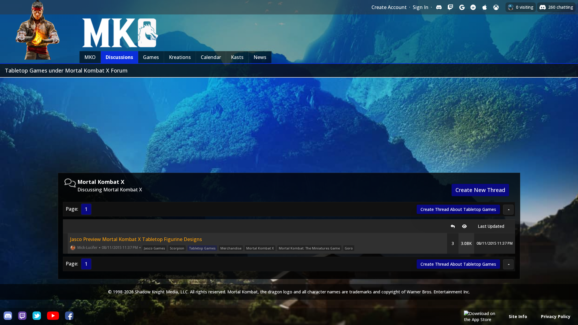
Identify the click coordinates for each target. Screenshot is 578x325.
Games (151, 57)
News (259, 57)
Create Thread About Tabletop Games (458, 209)
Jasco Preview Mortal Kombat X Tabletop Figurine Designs (136, 239)
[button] (508, 210)
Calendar (211, 57)
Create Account (389, 7)
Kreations (180, 57)
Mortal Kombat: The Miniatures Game (309, 248)
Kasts (237, 57)
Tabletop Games (202, 248)
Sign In (420, 7)
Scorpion (177, 248)
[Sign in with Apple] (484, 7)
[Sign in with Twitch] (450, 7)
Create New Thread (480, 189)
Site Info (518, 316)
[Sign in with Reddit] (473, 7)
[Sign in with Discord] (438, 7)
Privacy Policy (555, 316)
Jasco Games (154, 248)
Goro (349, 248)
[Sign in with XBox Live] (496, 7)
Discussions (119, 57)
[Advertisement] (289, 123)
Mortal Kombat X (260, 248)
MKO (90, 57)
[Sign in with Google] (461, 7)
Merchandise (230, 248)
